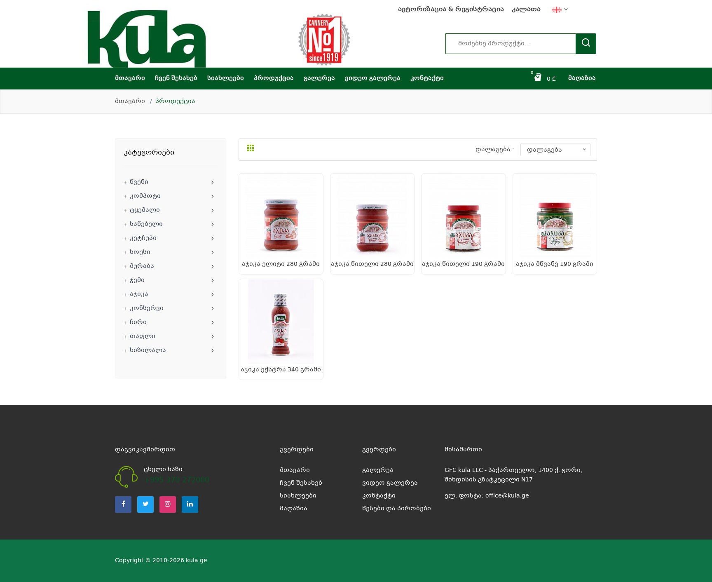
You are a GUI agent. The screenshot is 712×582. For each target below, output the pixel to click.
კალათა (526, 9)
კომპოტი (145, 196)
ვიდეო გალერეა (372, 78)
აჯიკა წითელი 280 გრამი (372, 264)
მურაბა (142, 266)
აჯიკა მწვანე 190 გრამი (554, 264)
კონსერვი (147, 308)
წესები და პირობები (396, 508)
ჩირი (138, 322)
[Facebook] (123, 504)
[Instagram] (167, 504)
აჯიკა (139, 294)
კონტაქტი (427, 78)
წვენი (139, 182)
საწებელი (146, 224)
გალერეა (319, 78)
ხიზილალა (148, 350)
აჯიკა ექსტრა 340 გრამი (281, 369)
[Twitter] (145, 504)
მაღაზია (582, 78)
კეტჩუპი (143, 238)
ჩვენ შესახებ (176, 78)
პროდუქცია (274, 78)
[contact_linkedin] (190, 504)
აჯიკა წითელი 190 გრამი (463, 264)
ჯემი (137, 280)
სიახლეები (225, 78)
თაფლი (142, 336)
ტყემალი (145, 210)
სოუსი (140, 252)
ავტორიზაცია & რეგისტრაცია (451, 9)
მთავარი (130, 78)
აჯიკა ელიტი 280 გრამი (281, 264)
